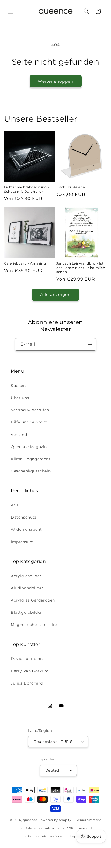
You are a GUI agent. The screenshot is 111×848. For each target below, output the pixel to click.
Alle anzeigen (55, 294)
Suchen (18, 385)
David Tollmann (27, 658)
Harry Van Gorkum (30, 671)
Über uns (20, 397)
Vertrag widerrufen (30, 410)
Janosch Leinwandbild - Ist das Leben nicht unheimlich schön (80, 267)
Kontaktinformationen (46, 836)
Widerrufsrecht (26, 529)
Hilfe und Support (29, 422)
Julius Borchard (27, 683)
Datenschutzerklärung (43, 828)
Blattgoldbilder (26, 612)
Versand (19, 434)
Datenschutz (24, 517)
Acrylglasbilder (26, 575)
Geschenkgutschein (31, 471)
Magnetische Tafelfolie (34, 624)
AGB (15, 505)
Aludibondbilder (27, 588)
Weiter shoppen (56, 81)
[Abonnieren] (90, 344)
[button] (11, 11)
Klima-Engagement (31, 458)
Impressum (22, 541)
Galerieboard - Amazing (25, 263)
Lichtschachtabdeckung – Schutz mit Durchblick (27, 189)
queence (30, 820)
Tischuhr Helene (70, 187)
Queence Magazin (29, 446)
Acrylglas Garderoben (33, 600)
